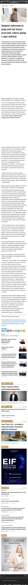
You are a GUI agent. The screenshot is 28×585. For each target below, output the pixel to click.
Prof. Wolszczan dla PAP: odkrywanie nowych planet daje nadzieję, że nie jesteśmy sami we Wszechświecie (8, 355)
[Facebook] (2, 331)
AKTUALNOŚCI (5, 488)
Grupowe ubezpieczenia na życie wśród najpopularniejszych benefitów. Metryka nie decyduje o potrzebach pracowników (9, 373)
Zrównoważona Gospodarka (7, 525)
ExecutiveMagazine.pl (13, 580)
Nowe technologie (5, 506)
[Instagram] (10, 331)
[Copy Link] (21, 331)
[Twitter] (5, 331)
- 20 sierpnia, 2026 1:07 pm (6, 417)
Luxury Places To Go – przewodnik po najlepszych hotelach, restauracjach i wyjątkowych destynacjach (12, 426)
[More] (24, 331)
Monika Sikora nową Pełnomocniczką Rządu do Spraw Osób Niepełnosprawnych (8, 340)
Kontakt (9, 584)
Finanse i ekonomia (5, 499)
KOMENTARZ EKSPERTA (7, 383)
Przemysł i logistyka (5, 515)
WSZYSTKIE (24, 406)
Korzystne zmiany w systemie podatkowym (10, 501)
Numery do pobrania (17, 584)
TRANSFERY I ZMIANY (7, 407)
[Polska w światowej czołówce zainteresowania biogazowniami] (14, 396)
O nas (5, 584)
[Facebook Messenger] (18, 331)
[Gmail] (13, 331)
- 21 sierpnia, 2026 (12, 503)
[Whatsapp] (16, 331)
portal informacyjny (14, 335)
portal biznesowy (5, 335)
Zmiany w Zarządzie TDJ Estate (7, 415)
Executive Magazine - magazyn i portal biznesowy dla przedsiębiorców (14, 2)
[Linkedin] (8, 331)
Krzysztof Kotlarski (4, 503)
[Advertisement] (14, 81)
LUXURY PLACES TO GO (7, 421)
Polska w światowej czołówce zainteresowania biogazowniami (10, 387)
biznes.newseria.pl (14, 316)
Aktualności (22, 342)
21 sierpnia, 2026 (4, 344)
